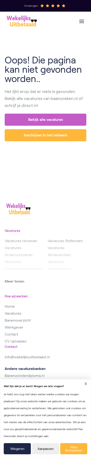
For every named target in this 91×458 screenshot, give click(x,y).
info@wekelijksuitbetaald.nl (27, 357)
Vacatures (13, 313)
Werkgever (14, 327)
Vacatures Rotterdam (65, 241)
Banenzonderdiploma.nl (25, 376)
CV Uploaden (16, 341)
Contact (11, 334)
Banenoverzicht (18, 320)
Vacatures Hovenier (21, 241)
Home (10, 306)
